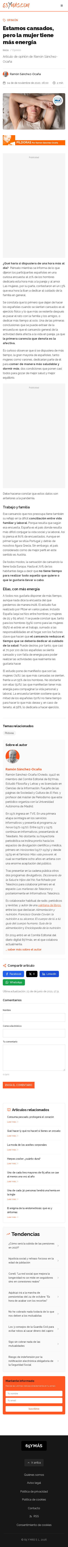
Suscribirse (34, 1409)
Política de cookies (34, 1499)
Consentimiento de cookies (34, 1525)
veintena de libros (49, 905)
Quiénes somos (34, 1474)
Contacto (34, 1508)
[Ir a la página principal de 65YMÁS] (16, 5)
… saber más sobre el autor (23, 949)
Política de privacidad (34, 1491)
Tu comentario (10, 1042)
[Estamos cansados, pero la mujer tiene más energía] (58, 100)
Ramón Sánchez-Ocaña (25, 74)
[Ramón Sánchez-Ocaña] (5, 74)
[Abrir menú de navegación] (61, 5)
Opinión (12, 20)
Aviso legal (34, 1482)
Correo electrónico (12, 1026)
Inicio (6, 50)
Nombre (7, 1010)
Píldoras (9, 733)
